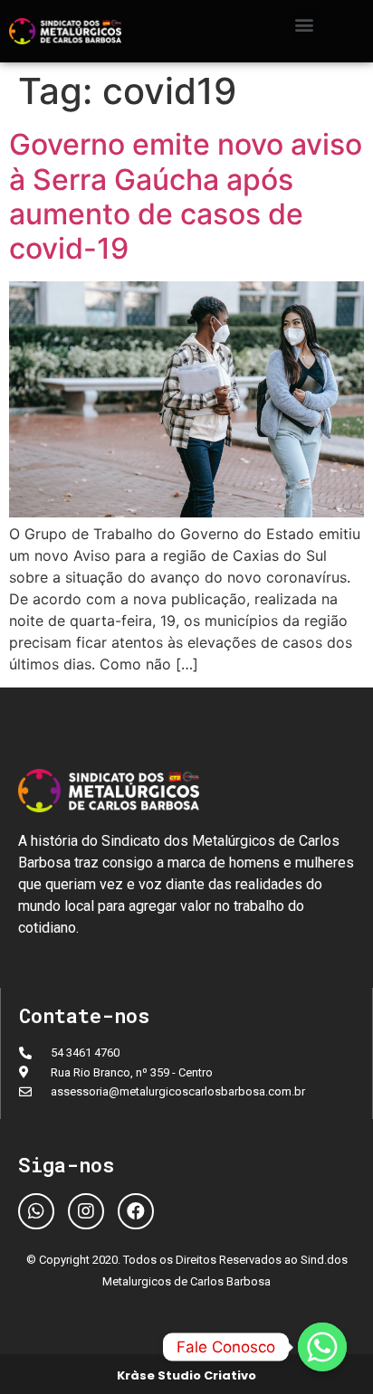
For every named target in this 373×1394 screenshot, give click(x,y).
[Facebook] (136, 1211)
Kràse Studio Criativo (186, 1375)
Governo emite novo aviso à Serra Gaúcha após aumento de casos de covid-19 (185, 196)
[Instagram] (86, 1211)
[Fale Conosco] (322, 1347)
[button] (305, 24)
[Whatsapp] (36, 1211)
